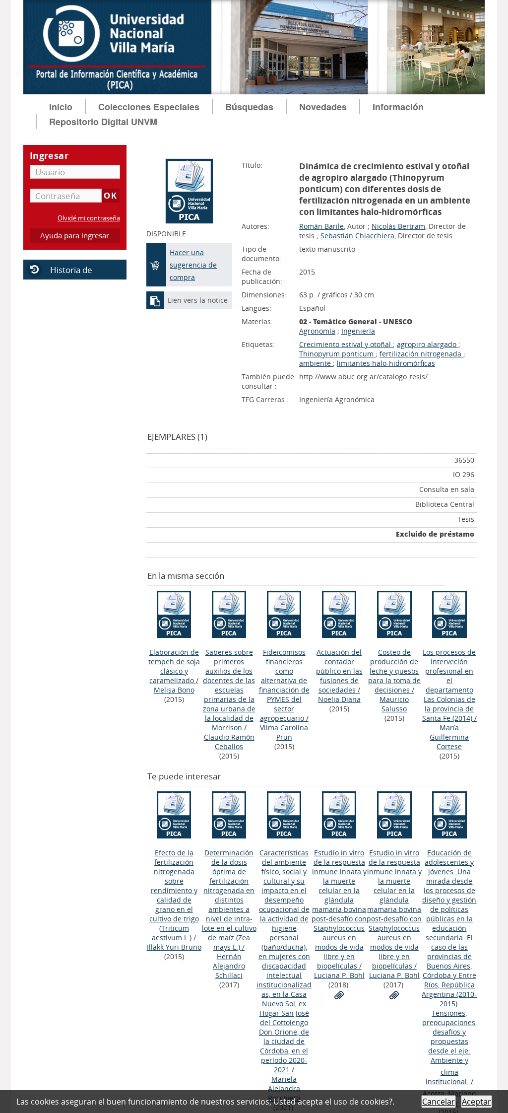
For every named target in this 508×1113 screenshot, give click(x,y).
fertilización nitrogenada (421, 353)
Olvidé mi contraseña (89, 218)
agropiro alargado (427, 344)
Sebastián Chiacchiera (357, 235)
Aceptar (476, 1101)
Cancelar (438, 1101)
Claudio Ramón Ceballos (229, 741)
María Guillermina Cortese (449, 737)
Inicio (60, 106)
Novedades (323, 106)
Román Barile (321, 226)
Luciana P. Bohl (339, 975)
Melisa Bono (174, 690)
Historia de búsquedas (58, 276)
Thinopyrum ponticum (337, 353)
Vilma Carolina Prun (284, 732)
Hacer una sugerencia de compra (193, 265)
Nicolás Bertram (398, 226)
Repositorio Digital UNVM (103, 121)
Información (398, 106)
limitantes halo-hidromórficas (386, 363)
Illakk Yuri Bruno (174, 947)
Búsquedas (249, 106)
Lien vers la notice (198, 300)
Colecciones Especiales (148, 106)
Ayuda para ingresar (74, 235)
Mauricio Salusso (394, 704)
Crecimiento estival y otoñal (346, 344)
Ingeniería (358, 331)
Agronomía (317, 331)
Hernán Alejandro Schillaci (229, 966)
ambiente (316, 363)
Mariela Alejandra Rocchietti (284, 1088)
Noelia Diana (339, 699)
